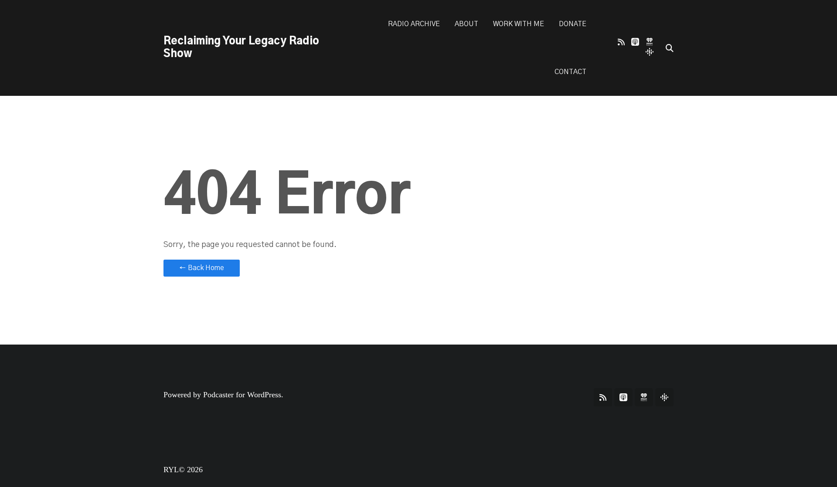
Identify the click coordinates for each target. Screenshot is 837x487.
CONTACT (570, 71)
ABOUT (466, 23)
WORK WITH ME (518, 23)
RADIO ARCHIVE (414, 23)
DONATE (572, 23)
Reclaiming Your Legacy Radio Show (241, 47)
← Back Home (201, 267)
